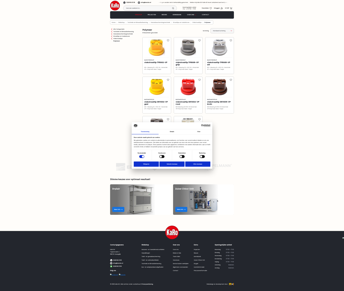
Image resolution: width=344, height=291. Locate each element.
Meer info (117, 209)
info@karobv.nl (146, 2)
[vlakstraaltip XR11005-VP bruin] (219, 88)
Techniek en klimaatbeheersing (123, 31)
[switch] (161, 156)
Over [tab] (198, 131)
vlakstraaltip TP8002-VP (155, 62)
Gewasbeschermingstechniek (123, 34)
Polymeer (116, 41)
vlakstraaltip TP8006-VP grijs (187, 63)
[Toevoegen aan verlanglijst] (168, 41)
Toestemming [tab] (145, 131)
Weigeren (146, 164)
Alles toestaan (197, 164)
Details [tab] (172, 131)
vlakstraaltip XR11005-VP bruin (219, 103)
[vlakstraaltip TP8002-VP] (156, 48)
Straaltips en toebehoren (121, 36)
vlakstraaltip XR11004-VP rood (187, 103)
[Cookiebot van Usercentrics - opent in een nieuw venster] (202, 125)
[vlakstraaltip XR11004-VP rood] (188, 88)
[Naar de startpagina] (115, 5)
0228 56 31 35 (130, 2)
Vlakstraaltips (118, 38)
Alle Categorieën (118, 29)
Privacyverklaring (147, 284)
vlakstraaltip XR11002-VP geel (156, 103)
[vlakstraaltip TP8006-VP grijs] (188, 48)
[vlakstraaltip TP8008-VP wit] (219, 48)
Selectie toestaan (172, 164)
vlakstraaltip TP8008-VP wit (218, 63)
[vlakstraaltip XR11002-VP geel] (156, 88)
